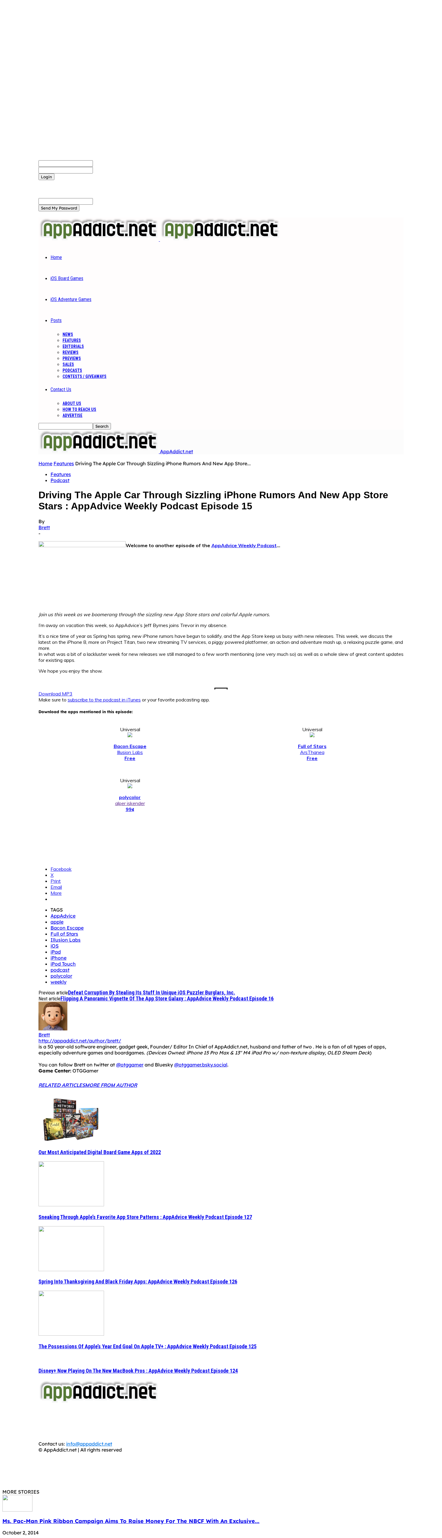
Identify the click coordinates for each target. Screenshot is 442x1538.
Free (129, 758)
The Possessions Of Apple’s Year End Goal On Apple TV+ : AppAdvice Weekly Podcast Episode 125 (147, 1346)
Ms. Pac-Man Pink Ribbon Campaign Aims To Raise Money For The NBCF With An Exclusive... (130, 1521)
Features (72, 340)
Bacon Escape (67, 928)
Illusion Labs (130, 752)
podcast (60, 970)
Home (56, 257)
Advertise (72, 415)
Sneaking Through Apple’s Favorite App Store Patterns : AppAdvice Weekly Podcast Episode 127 (145, 1217)
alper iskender (130, 803)
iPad (56, 952)
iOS (55, 946)
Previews (72, 358)
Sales (68, 364)
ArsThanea (312, 752)
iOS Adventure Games (71, 299)
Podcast (60, 480)
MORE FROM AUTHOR (111, 1085)
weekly (58, 982)
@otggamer (129, 1065)
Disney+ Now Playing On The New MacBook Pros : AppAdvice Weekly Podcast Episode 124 (138, 1371)
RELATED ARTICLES (61, 1085)
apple (57, 922)
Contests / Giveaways (84, 376)
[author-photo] (52, 1029)
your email (105, 201)
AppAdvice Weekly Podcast (244, 545)
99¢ (130, 809)
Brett (44, 527)
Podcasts (72, 370)
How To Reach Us (79, 409)
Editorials (73, 346)
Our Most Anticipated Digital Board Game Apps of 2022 (99, 1152)
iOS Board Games (67, 278)
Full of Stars (64, 934)
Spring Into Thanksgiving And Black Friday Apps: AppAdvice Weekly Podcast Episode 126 (137, 1281)
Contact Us (61, 389)
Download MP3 (55, 694)
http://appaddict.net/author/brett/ (79, 1041)
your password (110, 170)
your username (110, 163)
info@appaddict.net (89, 1444)
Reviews (70, 352)
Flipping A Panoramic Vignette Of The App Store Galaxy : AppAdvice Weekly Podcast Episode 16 (167, 998)
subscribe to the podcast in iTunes (104, 700)
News (68, 334)
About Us (72, 403)
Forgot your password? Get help (75, 183)
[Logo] (99, 239)
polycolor (61, 976)
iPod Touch (63, 964)
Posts (56, 320)
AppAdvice (63, 916)
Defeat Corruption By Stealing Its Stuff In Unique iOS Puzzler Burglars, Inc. (151, 992)
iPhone (58, 958)
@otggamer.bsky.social (200, 1065)
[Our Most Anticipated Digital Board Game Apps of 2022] (71, 1140)
